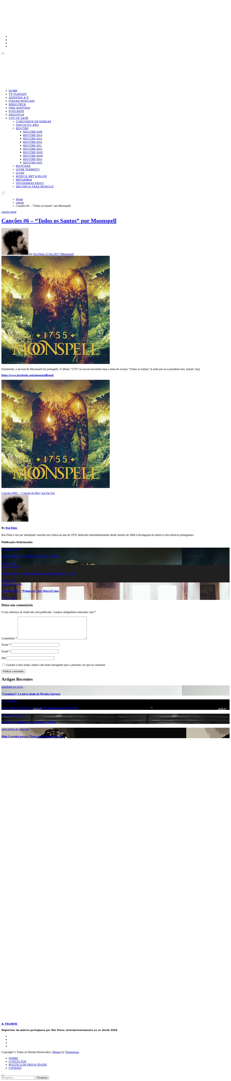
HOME (13, 90)
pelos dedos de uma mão (15, 729)
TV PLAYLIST (18, 94)
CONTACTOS (17, 1061)
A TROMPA (52, 14)
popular (14, 549)
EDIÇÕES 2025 (32, 132)
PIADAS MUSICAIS (21, 101)
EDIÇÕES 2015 (32, 162)
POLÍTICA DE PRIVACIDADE (28, 1064)
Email (5, 651)
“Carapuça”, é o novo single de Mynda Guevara (30, 693)
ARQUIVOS (16, 114)
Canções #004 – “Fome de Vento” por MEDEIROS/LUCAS (38, 573)
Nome (6, 644)
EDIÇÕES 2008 (33, 156)
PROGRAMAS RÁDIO (30, 183)
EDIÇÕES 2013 (32, 138)
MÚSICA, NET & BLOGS (31, 176)
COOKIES (15, 1067)
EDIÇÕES (22, 128)
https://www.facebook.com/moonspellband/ (27, 375)
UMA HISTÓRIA (19, 108)
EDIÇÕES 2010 (32, 149)
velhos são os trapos (12, 715)
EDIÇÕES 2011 (32, 145)
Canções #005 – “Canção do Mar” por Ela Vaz (30, 556)
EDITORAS (23, 166)
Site (3, 658)
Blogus (57, 1052)
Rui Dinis (39, 254)
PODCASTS (16, 111)
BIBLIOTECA (17, 104)
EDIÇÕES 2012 (32, 142)
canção (5, 211)
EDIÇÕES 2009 (33, 152)
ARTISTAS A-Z (19, 97)
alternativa (7, 583)
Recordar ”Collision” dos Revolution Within (28, 722)
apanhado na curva (12, 686)
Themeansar (72, 1052)
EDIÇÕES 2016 (32, 159)
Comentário (9, 638)
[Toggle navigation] (2, 53)
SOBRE (13, 1058)
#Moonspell (67, 254)
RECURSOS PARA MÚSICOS (34, 186)
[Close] (2, 1075)
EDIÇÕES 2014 (32, 135)
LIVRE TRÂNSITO (28, 169)
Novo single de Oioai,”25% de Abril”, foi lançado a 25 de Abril (39, 708)
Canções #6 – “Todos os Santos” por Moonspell (58, 220)
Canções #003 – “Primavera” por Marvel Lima (30, 591)
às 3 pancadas (9, 700)
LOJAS (20, 173)
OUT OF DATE (18, 118)
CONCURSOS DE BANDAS (33, 121)
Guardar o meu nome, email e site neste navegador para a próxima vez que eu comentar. (56, 664)
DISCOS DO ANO (27, 125)
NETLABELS (24, 180)
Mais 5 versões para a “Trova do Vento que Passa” (32, 736)
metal (13, 211)
